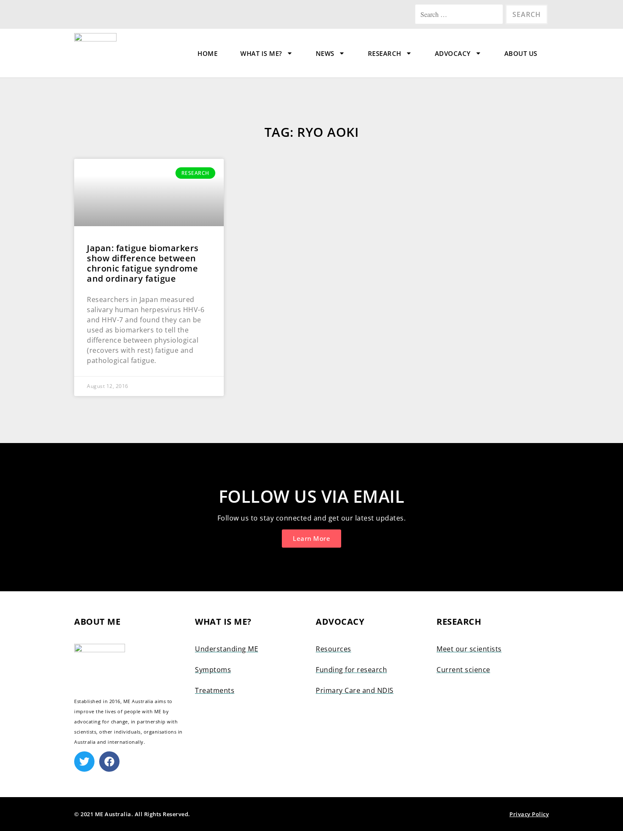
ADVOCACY (453, 53)
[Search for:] (460, 14)
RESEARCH (384, 53)
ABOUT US (520, 53)
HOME (207, 53)
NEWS (325, 53)
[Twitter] (84, 761)
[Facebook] (109, 761)
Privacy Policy (529, 814)
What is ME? (261, 53)
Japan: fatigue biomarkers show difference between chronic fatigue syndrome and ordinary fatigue (143, 263)
